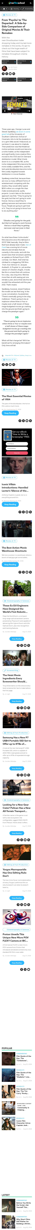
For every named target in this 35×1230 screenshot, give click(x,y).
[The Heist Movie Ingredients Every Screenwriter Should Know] (17, 658)
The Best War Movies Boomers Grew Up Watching (14, 1067)
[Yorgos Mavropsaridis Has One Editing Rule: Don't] (17, 852)
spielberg (22, 355)
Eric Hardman (8, 409)
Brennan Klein (8, 501)
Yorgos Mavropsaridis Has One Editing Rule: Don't (15, 872)
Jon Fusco (13, 67)
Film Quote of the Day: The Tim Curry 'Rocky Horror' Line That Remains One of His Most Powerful (24, 1151)
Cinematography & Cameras (18, 601)
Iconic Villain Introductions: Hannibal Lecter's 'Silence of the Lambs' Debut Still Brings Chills (15, 491)
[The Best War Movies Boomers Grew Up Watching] (17, 1046)
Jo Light (7, 694)
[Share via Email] (10, 73)
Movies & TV (11, 15)
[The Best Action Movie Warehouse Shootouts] (17, 528)
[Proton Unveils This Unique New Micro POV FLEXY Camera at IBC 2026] (17, 917)
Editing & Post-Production (17, 733)
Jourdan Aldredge (10, 632)
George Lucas (28, 355)
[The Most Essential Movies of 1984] (17, 377)
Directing (16, 9)
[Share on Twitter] (6, 73)
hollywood (16, 355)
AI (6, 9)
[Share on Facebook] (3, 73)
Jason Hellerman (9, 561)
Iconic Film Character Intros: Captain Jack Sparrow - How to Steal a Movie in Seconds (23, 1183)
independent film (9, 355)
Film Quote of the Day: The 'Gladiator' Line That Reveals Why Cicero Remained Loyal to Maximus (24, 1135)
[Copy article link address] (13, 73)
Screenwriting (29, 9)
